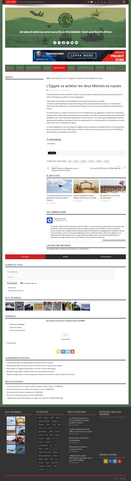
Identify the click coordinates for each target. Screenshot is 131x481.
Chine (51, 428)
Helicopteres (43, 445)
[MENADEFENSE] (65, 46)
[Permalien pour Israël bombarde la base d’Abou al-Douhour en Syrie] (86, 193)
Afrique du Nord (33, 68)
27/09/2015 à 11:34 (60, 221)
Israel (40, 449)
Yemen (41, 469)
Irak (51, 445)
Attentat (54, 421)
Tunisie (41, 466)
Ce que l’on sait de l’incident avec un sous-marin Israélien (42, 366)
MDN (40, 459)
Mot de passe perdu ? (16, 291)
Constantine (43, 431)
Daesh (41, 435)
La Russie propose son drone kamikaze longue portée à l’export (59, 197)
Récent (65, 257)
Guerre (48, 442)
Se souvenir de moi (29, 283)
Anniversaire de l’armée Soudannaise (110, 196)
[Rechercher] (124, 2)
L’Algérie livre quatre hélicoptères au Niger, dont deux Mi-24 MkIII (30, 398)
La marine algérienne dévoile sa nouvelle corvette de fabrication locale (49, 374)
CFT (45, 428)
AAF (40, 418)
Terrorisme (55, 462)
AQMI (58, 418)
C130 (53, 425)
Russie (107, 161)
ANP (52, 418)
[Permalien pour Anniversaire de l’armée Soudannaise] (113, 193)
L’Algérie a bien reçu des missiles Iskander (38, 371)
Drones (41, 438)
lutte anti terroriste (45, 452)
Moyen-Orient (59, 68)
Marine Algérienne (45, 456)
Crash (51, 431)
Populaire (25, 257)
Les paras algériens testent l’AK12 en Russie (36, 363)
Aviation (41, 425)
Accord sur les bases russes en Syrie (31, 2)
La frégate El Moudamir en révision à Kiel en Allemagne (35, 369)
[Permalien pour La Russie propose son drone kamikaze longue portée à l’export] (59, 193)
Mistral (99, 161)
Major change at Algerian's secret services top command (65, 168)
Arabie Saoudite (44, 421)
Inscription (12, 288)
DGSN (57, 435)
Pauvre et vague (15, 327)
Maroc (56, 456)
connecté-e (63, 249)
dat (46, 435)
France (83, 161)
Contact (110, 68)
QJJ (56, 459)
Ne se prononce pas (17, 330)
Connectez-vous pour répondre (114, 240)
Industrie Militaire (85, 68)
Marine (91, 161)
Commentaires (105, 257)
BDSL (48, 425)
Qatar (46, 459)
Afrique (47, 68)
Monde (71, 68)
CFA (59, 425)
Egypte (76, 161)
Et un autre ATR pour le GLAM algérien (105, 167)
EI (53, 438)
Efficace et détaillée (17, 324)
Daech (57, 431)
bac (69, 161)
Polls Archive (11, 343)
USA (55, 466)
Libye (46, 449)
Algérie (20, 68)
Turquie (48, 466)
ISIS (56, 445)
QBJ (51, 459)
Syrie (47, 462)
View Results (65, 339)
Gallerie (100, 68)
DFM (51, 435)
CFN (40, 428)
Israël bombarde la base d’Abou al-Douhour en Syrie (84, 196)
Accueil (10, 68)
